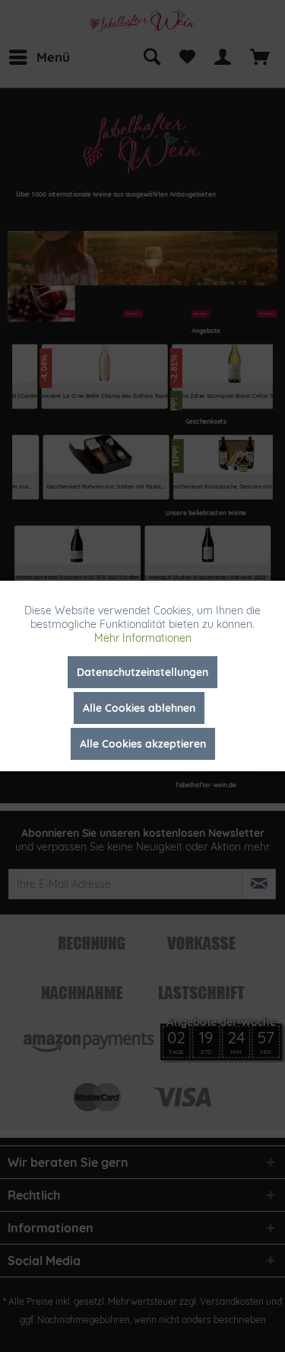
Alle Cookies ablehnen (139, 708)
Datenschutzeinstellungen (142, 672)
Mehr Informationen (143, 638)
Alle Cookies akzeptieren (143, 744)
